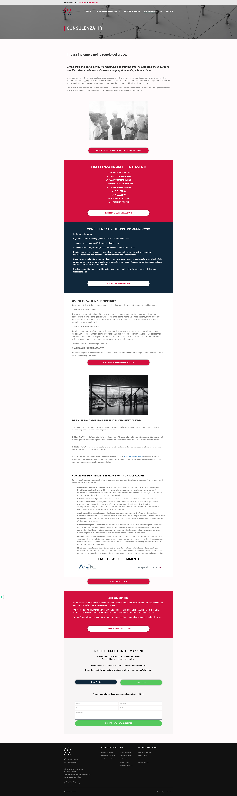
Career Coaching (142, 755)
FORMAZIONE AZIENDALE (132, 11)
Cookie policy (169, 791)
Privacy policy (160, 791)
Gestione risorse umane (126, 765)
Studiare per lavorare (125, 759)
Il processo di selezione (144, 752)
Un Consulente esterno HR (133, 457)
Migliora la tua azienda (126, 755)
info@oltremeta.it (93, 2)
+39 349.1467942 (81, 2)
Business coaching (143, 762)
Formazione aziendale (107, 752)
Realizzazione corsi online (108, 755)
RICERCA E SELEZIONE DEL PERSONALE (108, 11)
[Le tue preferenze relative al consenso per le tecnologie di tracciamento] (2, 597)
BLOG (160, 11)
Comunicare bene (124, 762)
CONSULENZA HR (149, 11)
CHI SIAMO (89, 11)
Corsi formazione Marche (108, 759)
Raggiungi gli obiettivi (125, 752)
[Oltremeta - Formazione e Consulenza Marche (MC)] (67, 12)
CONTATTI (169, 11)
